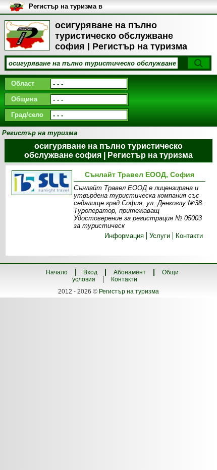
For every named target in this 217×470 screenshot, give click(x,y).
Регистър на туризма (129, 291)
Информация (124, 236)
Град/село (27, 115)
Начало (57, 272)
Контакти (189, 236)
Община (24, 99)
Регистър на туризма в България (65, 7)
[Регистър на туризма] (27, 35)
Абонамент (130, 272)
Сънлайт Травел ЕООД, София (139, 174)
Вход (90, 272)
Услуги (159, 236)
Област (22, 83)
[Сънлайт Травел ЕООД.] (41, 183)
